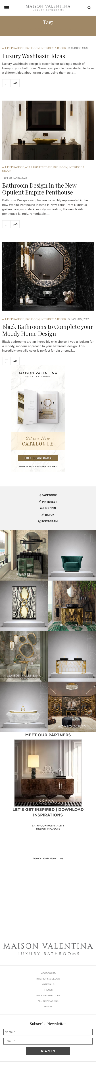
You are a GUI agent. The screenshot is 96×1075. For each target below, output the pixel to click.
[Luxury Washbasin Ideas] (6, 83)
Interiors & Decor (53, 48)
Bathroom (32, 48)
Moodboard (48, 973)
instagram (49, 521)
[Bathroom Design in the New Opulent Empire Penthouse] (48, 130)
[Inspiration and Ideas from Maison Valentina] (48, 8)
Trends (48, 990)
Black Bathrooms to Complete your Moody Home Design (47, 330)
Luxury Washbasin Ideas (33, 56)
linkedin (49, 508)
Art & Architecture (38, 167)
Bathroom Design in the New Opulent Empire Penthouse (39, 188)
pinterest (49, 502)
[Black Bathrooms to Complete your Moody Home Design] (48, 276)
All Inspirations (13, 48)
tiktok (49, 515)
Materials (48, 984)
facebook (49, 495)
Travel (48, 1006)
